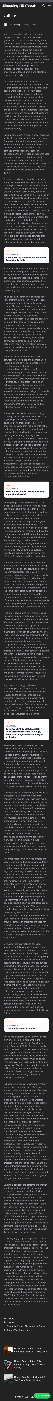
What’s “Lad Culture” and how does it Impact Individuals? (25, 493)
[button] (43, 5)
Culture (10, 1318)
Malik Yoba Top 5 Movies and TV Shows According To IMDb (26, 258)
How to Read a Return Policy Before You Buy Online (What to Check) (29, 1364)
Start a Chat (44, 1396)
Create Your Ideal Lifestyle (20, 1330)
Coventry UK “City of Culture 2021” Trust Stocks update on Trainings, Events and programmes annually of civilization (24, 733)
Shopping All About (19, 6)
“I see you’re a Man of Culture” (21, 1028)
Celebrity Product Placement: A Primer (26, 1326)
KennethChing (14, 25)
